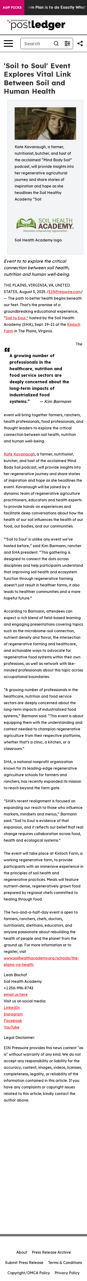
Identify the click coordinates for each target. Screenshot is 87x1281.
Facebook (13, 1020)
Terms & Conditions (65, 1262)
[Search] (56, 43)
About (21, 1252)
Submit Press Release (24, 1262)
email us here (16, 994)
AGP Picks (12, 7)
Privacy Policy (67, 1272)
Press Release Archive (51, 1252)
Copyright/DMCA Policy (28, 1272)
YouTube (11, 1027)
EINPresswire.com (64, 291)
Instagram (13, 1014)
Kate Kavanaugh (19, 454)
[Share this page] (80, 43)
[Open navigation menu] (8, 43)
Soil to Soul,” (17, 318)
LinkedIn (12, 1007)
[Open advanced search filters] (67, 43)
